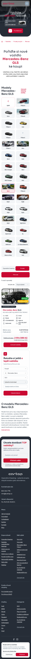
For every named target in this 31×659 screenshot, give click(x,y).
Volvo (3, 614)
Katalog (3, 565)
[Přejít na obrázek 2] (16, 303)
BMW (3, 609)
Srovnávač (4, 516)
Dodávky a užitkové (23, 614)
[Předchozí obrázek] (3, 296)
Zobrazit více (5, 430)
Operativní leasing (6, 539)
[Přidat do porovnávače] (27, 291)
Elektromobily (21, 609)
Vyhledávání (5, 519)
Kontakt (3, 525)
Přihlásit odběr (15, 460)
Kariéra (3, 522)
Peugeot (4, 617)
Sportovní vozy (21, 560)
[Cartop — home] (8, 3)
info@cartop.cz (6, 494)
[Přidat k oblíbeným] (23, 291)
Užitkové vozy (21, 557)
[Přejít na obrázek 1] (14, 303)
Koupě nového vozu (7, 556)
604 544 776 (5, 491)
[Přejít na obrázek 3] (17, 303)
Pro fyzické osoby (6, 591)
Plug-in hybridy (21, 611)
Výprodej (20, 542)
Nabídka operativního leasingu (5, 544)
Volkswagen (5, 622)
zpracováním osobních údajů (12, 465)
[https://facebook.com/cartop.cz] (14, 639)
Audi (2, 606)
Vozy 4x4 (19, 539)
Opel (2, 631)
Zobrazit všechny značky (23, 90)
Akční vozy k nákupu (7, 554)
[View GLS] (15, 319)
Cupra (3, 625)
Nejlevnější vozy (22, 572)
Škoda (3, 611)
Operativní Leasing (8, 268)
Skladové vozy (21, 554)
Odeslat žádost (15, 393)
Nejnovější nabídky (7, 559)
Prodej (22, 268)
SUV (18, 606)
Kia (2, 628)
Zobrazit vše (20, 577)
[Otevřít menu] (27, 4)
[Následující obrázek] (27, 296)
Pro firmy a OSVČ (6, 594)
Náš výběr (4, 562)
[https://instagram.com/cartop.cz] (17, 639)
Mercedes (4, 620)
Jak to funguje (5, 514)
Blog (2, 527)
